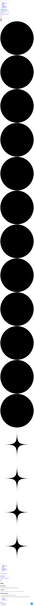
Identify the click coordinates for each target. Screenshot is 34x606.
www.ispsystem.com (3, 603)
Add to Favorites (3, 573)
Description (3, 598)
